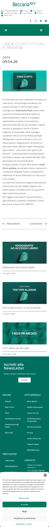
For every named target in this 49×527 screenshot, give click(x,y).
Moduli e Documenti (35, 407)
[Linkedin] (41, 21)
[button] (45, 475)
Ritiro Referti (32, 401)
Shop (7, 413)
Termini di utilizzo (34, 427)
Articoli (8, 401)
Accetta (24, 504)
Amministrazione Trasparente (33, 420)
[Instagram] (35, 21)
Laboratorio (10, 460)
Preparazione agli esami (12, 425)
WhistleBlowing (33, 450)
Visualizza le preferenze (25, 518)
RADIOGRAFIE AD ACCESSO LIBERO (19, 267)
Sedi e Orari (9, 407)
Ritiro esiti (9, 433)
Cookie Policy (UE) (34, 438)
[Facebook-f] (30, 21)
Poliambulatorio (11, 466)
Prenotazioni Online (13, 419)
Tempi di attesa (33, 444)
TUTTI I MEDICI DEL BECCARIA (16, 348)
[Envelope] (46, 21)
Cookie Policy (21, 524)
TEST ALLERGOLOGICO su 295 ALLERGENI (21, 307)
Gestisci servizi (24, 498)
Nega (24, 511)
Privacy (29, 524)
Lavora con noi (33, 413)
